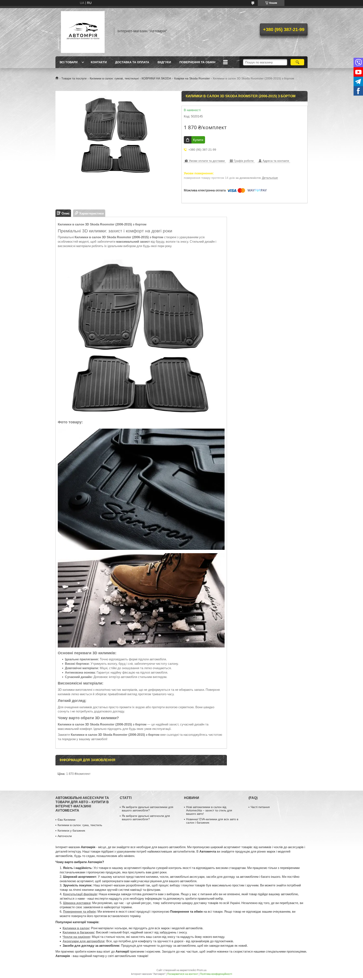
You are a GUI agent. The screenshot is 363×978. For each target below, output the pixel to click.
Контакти (99, 62)
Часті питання (260, 807)
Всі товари (69, 62)
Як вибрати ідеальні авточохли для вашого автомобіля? (146, 817)
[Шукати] (297, 62)
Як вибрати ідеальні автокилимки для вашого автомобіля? (147, 808)
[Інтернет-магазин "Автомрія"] (82, 31)
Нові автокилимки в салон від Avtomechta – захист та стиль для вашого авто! (209, 810)
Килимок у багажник (71, 830)
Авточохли (65, 836)
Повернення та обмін (197, 62)
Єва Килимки (66, 819)
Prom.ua (201, 970)
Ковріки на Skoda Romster (192, 78)
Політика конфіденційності (216, 974)
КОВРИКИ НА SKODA (156, 78)
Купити (198, 140)
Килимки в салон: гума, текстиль (80, 825)
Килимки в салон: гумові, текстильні (114, 78)
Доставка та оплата (132, 62)
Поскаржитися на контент (182, 974)
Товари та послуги (74, 78)
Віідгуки (164, 62)
